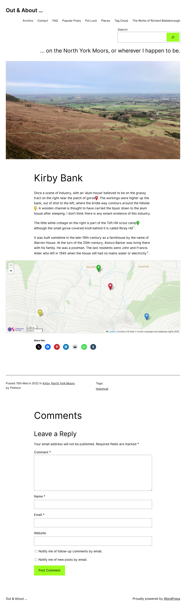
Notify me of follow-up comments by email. (70, 551)
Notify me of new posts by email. (63, 559)
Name (39, 496)
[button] (146, 317)
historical (102, 388)
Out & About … (24, 10)
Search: (123, 29)
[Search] (173, 37)
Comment (42, 452)
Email (39, 515)
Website (40, 533)
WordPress (172, 599)
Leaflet (111, 331)
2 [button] (147, 252)
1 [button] (134, 227)
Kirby (46, 383)
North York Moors (63, 383)
